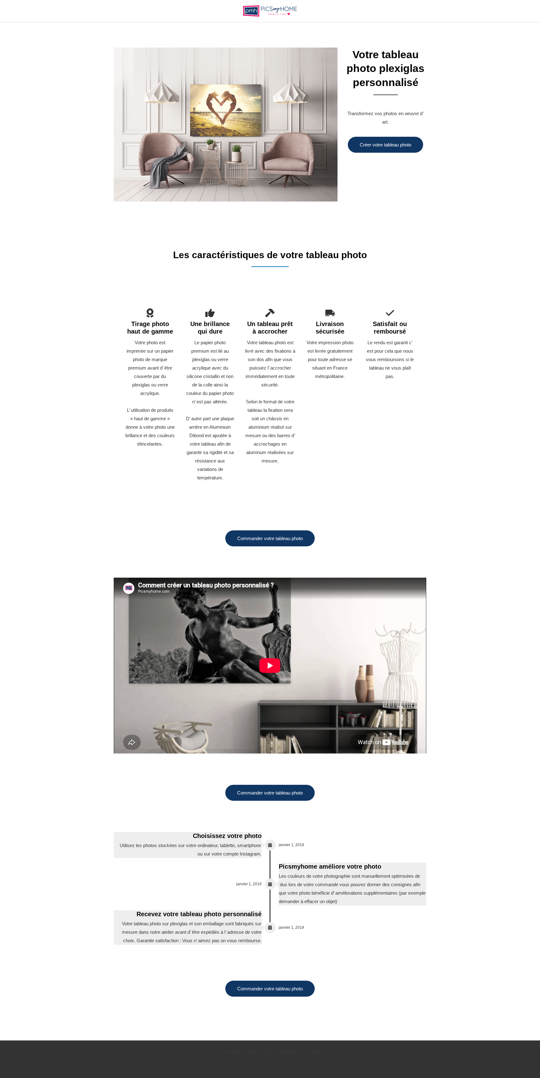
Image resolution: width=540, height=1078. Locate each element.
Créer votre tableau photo (385, 144)
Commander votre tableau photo (270, 538)
